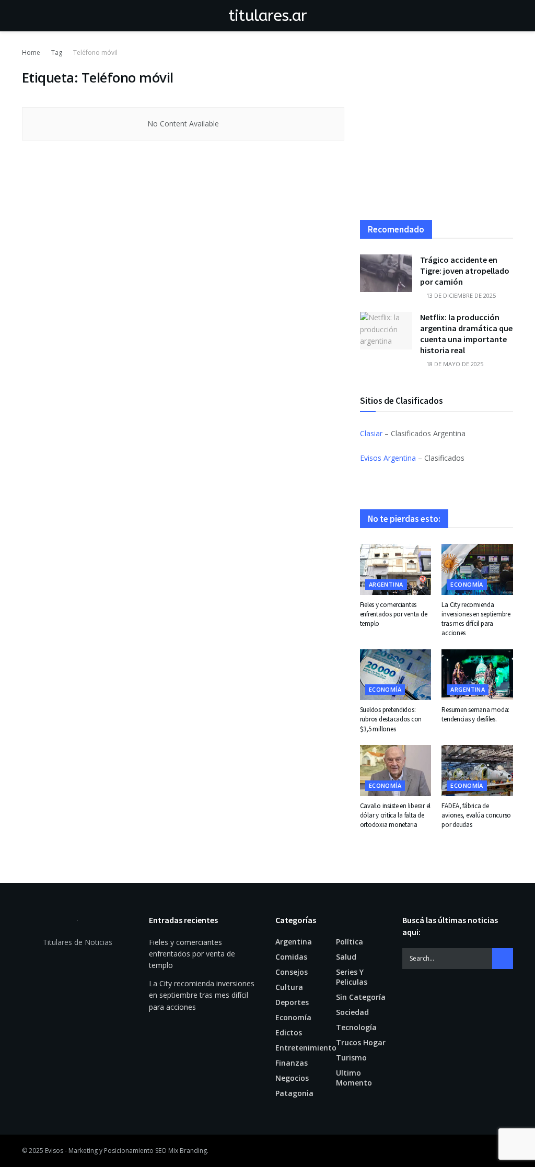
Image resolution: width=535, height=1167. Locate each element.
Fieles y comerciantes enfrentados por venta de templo (393, 614)
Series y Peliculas (351, 977)
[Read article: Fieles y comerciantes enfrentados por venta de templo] (396, 569)
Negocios (292, 1078)
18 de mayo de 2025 (454, 364)
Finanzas (291, 1063)
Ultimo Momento (354, 1078)
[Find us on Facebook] (494, 1151)
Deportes (292, 1002)
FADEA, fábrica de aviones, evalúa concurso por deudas (476, 815)
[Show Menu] (26, 15)
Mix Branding (187, 1150)
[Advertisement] (436, 133)
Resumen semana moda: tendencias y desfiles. (475, 714)
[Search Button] (508, 15)
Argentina (386, 584)
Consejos (291, 972)
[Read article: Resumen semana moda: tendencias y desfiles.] (477, 675)
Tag (56, 52)
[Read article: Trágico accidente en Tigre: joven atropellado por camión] (386, 273)
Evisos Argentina (388, 458)
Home (31, 52)
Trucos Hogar (361, 1042)
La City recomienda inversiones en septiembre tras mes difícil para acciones (475, 619)
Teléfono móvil (95, 52)
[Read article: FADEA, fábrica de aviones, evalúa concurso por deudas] (477, 770)
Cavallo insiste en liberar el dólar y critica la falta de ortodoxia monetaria (395, 815)
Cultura (289, 987)
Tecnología (356, 1027)
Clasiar (371, 433)
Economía (466, 584)
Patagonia (294, 1093)
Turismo (351, 1058)
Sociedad (352, 1012)
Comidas (291, 957)
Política (349, 942)
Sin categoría (361, 997)
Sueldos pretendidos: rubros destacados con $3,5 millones (391, 719)
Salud (346, 957)
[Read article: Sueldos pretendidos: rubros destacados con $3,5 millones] (396, 675)
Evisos (54, 1150)
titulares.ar (267, 16)
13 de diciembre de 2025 (460, 295)
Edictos (288, 1032)
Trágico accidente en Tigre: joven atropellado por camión (464, 270)
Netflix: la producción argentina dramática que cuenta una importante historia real (466, 333)
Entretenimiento (305, 1048)
